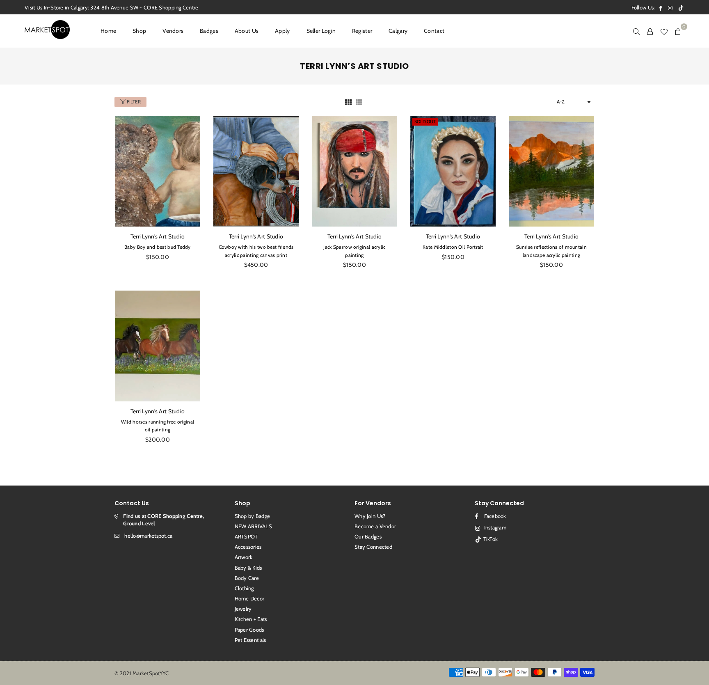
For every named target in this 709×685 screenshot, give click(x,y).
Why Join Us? (369, 516)
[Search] (636, 31)
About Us (246, 30)
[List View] (359, 101)
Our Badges (368, 536)
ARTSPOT (246, 536)
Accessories (248, 546)
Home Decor (250, 598)
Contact (434, 30)
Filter (133, 102)
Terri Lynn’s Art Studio (157, 236)
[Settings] (649, 31)
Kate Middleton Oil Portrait (453, 247)
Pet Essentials (250, 640)
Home (108, 30)
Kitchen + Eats (251, 619)
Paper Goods (249, 629)
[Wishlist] (663, 31)
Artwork (244, 557)
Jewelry (243, 608)
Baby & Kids (248, 567)
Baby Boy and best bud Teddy (157, 247)
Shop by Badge (252, 516)
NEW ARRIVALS (253, 526)
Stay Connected (373, 546)
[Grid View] (348, 101)
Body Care (247, 578)
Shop (139, 30)
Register (362, 30)
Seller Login (321, 30)
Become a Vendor (375, 526)
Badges (209, 30)
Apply (282, 30)
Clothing (244, 588)
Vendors (172, 30)
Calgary (398, 30)
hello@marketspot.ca (148, 535)
